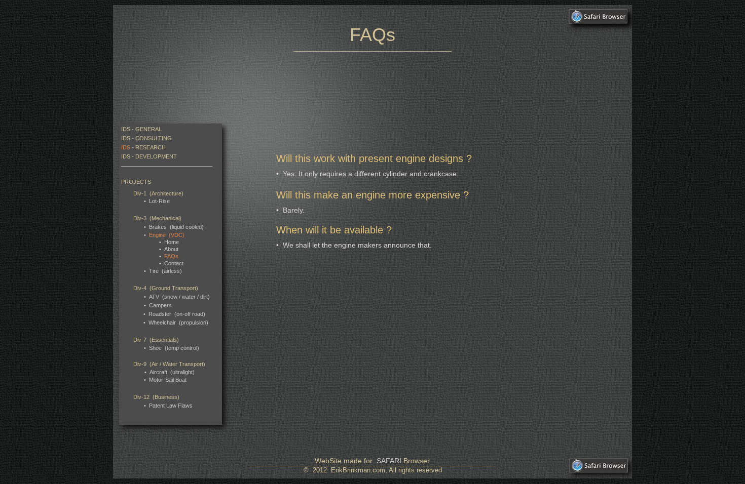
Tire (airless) (165, 271)
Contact (173, 263)
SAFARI (389, 461)
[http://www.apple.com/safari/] (598, 20)
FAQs (171, 256)
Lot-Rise (159, 201)
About (171, 249)
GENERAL (148, 129)
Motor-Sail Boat (168, 380)
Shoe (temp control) (174, 348)
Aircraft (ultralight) (172, 372)
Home (171, 242)
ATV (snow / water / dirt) (179, 297)
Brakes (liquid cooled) (176, 227)
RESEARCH (150, 147)
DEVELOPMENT (156, 156)
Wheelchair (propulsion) (178, 322)
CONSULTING (153, 138)
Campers (160, 305)
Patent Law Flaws (171, 405)
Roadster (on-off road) (176, 314)
